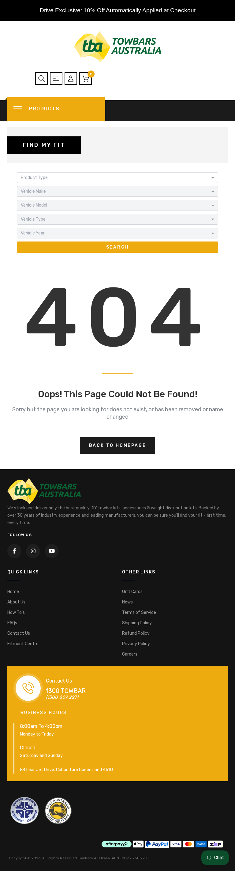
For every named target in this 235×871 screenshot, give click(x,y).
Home (13, 591)
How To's (16, 612)
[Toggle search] (41, 78)
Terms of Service (139, 612)
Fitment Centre (23, 643)
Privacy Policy (136, 643)
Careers (129, 654)
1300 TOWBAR (66, 690)
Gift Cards (132, 591)
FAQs (12, 623)
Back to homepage (117, 445)
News (127, 602)
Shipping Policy (137, 623)
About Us (16, 602)
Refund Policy (136, 633)
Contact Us (18, 633)
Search (117, 247)
